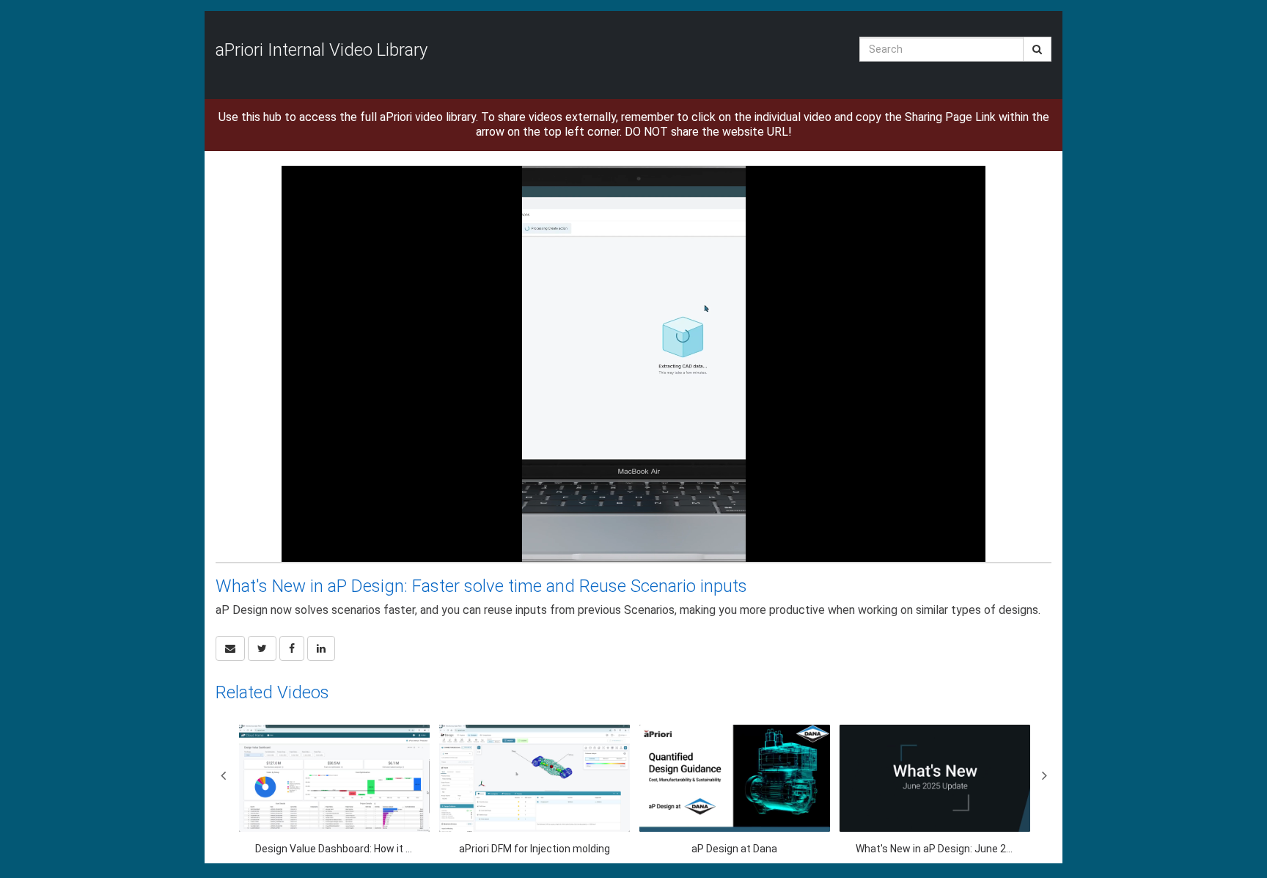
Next (1044, 775)
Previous (223, 775)
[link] (262, 648)
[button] (230, 648)
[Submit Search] (1037, 49)
